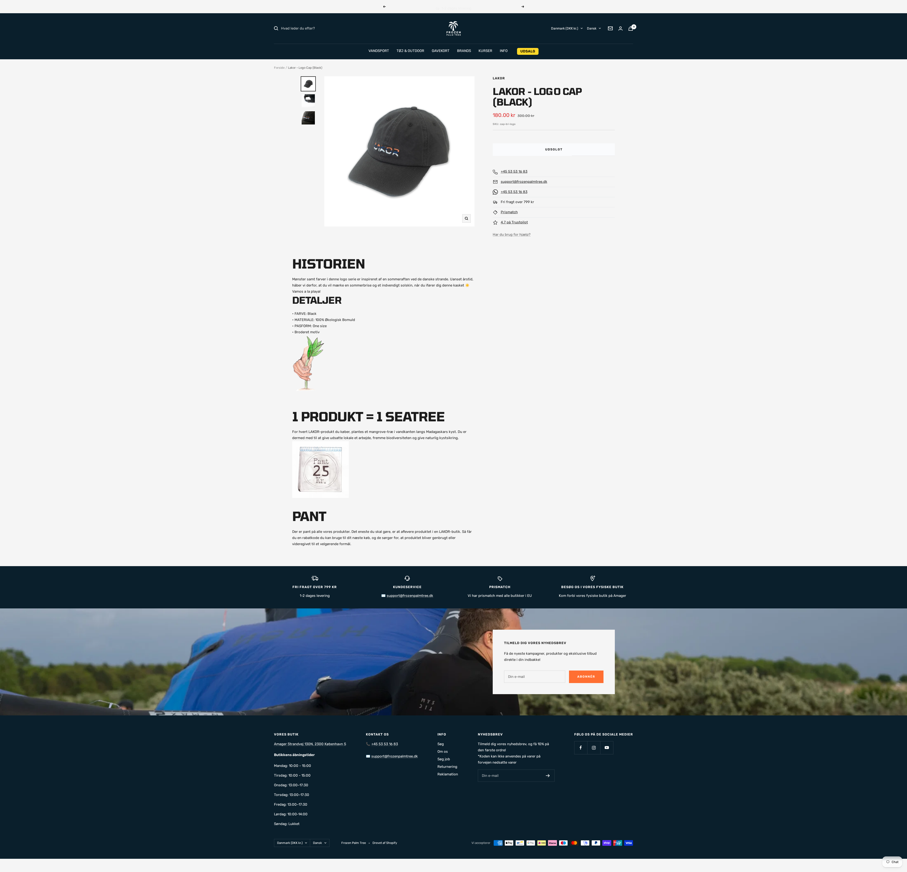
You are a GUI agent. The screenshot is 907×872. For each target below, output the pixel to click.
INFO (504, 51)
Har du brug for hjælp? (512, 234)
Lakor (499, 78)
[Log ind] (620, 28)
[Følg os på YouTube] (606, 747)
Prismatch (509, 212)
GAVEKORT (440, 51)
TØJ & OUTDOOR (410, 51)
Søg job (443, 759)
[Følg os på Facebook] (580, 747)
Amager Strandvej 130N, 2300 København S (310, 744)
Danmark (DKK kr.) (564, 28)
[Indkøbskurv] (630, 28)
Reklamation (447, 774)
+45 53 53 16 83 (514, 171)
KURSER (485, 51)
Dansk (591, 28)
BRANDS (464, 51)
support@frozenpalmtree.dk (524, 182)
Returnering (447, 767)
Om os (442, 751)
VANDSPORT (378, 51)
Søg (440, 744)
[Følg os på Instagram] (593, 747)
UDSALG (527, 51)
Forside (279, 67)
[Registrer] (548, 775)
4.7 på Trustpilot (514, 222)
